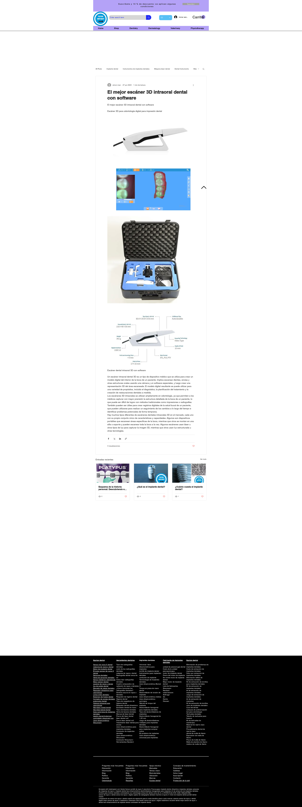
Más (195, 69)
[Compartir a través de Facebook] (108, 439)
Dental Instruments (182, 69)
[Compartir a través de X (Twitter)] (114, 439)
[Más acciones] (193, 85)
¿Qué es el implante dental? (151, 487)
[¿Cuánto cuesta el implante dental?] (189, 473)
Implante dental (112, 69)
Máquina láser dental (162, 69)
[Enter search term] (148, 17)
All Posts (99, 69)
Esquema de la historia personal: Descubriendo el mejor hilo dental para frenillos (112, 488)
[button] (199, 17)
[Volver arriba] (203, 187)
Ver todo (203, 459)
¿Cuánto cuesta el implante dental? (189, 488)
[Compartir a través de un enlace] (126, 439)
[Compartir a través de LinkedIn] (120, 439)
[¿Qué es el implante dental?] (151, 473)
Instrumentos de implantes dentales (136, 69)
